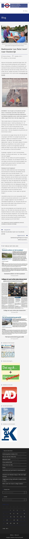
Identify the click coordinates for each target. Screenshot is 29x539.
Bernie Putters (7, 56)
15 (10, 516)
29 (10, 523)
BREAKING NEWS (6, 459)
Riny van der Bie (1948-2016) (9, 456)
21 (7, 520)
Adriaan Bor (6, 222)
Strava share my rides (7, 464)
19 (24, 516)
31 (17, 523)
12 (24, 513)
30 (14, 523)
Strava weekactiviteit (7, 462)
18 (20, 516)
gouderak (3, 224)
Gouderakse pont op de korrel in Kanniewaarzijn (13, 470)
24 (17, 520)
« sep (3, 528)
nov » (7, 528)
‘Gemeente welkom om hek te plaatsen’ (14, 273)
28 (7, 523)
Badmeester (16, 222)
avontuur (11, 222)
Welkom (11, 535)
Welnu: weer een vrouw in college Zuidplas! (12, 483)
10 (17, 513)
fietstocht (21, 222)
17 (17, 516)
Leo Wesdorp (8, 224)
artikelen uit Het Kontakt (9, 58)
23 (14, 520)
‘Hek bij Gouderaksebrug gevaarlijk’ (14, 337)
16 (14, 516)
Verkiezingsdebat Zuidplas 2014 (9, 454)
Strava (3, 467)
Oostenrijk (14, 224)
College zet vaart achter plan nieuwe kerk (15, 310)
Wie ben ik (17, 535)
